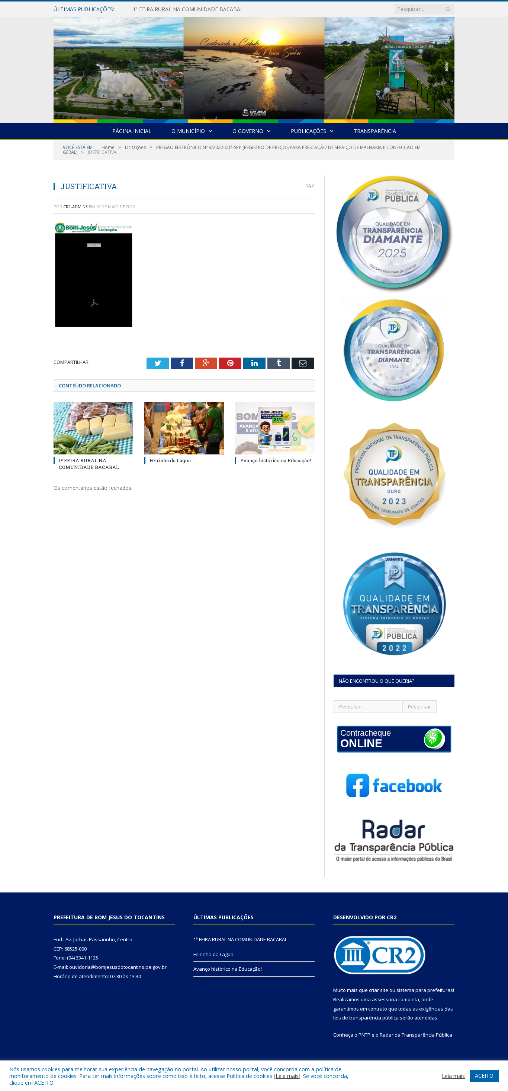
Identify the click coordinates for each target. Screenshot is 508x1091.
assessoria (384, 999)
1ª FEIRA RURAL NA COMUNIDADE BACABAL (89, 463)
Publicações (308, 130)
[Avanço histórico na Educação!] (275, 428)
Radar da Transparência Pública (416, 1034)
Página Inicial (131, 130)
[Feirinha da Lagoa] (184, 428)
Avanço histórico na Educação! (275, 460)
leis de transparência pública (366, 1017)
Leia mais (287, 1075)
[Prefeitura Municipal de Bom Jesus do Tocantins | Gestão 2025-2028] (254, 68)
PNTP (364, 1034)
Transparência (375, 130)
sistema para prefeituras (424, 990)
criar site (378, 990)
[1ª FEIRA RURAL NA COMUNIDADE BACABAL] (93, 428)
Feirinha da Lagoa (154, 9)
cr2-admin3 (75, 206)
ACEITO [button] (484, 1075)
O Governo (247, 130)
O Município (188, 130)
